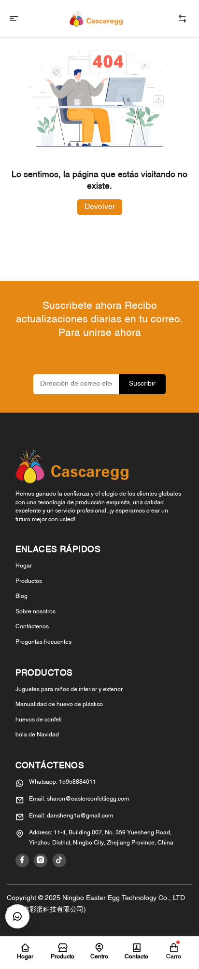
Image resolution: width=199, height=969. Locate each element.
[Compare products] (182, 18)
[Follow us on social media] (22, 860)
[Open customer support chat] (17, 916)
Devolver (100, 207)
